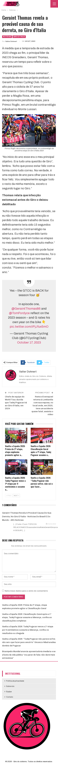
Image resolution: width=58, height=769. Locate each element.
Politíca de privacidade (15, 681)
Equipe (9, 692)
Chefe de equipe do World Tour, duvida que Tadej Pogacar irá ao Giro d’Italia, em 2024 (16, 403)
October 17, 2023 (29, 342)
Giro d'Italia (19, 36)
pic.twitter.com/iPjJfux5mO (29, 326)
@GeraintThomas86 (26, 308)
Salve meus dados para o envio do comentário (26, 591)
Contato (9, 697)
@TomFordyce (19, 313)
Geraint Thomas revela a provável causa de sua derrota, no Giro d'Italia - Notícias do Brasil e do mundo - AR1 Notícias (26, 516)
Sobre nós (10, 686)
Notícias (7, 36)
